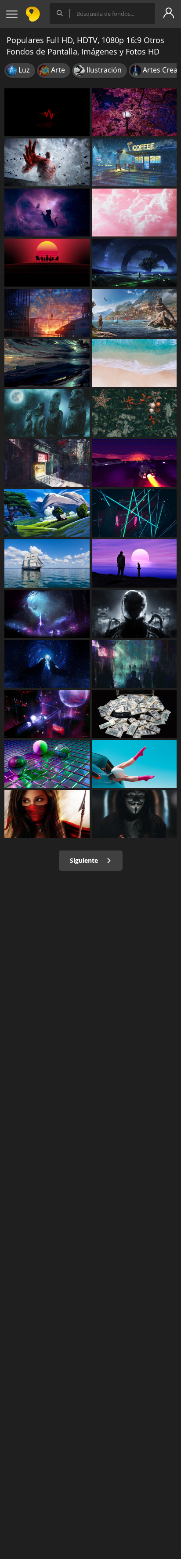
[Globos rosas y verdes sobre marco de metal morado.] (47, 764)
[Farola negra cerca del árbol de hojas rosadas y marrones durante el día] (134, 112)
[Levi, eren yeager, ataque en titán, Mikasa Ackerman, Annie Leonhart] (47, 162)
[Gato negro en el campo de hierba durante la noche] (47, 212)
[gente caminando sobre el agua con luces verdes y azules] (47, 614)
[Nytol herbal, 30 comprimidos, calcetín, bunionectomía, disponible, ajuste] (134, 764)
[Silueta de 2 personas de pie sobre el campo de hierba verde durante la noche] (134, 263)
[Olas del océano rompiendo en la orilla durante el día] (134, 363)
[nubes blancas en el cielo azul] (134, 212)
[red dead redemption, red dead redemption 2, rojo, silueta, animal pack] (47, 263)
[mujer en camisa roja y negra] (47, 814)
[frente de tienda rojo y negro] (47, 463)
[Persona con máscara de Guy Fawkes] (134, 814)
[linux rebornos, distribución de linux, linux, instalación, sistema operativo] (47, 413)
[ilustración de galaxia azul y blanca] (47, 664)
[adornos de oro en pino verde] (134, 413)
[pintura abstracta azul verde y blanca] (47, 363)
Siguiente (85, 860)
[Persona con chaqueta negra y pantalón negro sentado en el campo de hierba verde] (47, 513)
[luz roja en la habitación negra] (134, 513)
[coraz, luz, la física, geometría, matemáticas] (47, 112)
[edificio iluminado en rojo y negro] (47, 714)
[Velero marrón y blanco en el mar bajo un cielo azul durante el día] (47, 563)
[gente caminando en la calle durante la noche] (134, 664)
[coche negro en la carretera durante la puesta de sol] (134, 463)
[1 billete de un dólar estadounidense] (134, 714)
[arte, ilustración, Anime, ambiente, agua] (47, 313)
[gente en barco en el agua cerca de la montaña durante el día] (134, 313)
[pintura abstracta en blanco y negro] (134, 614)
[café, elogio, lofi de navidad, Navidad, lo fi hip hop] (134, 162)
